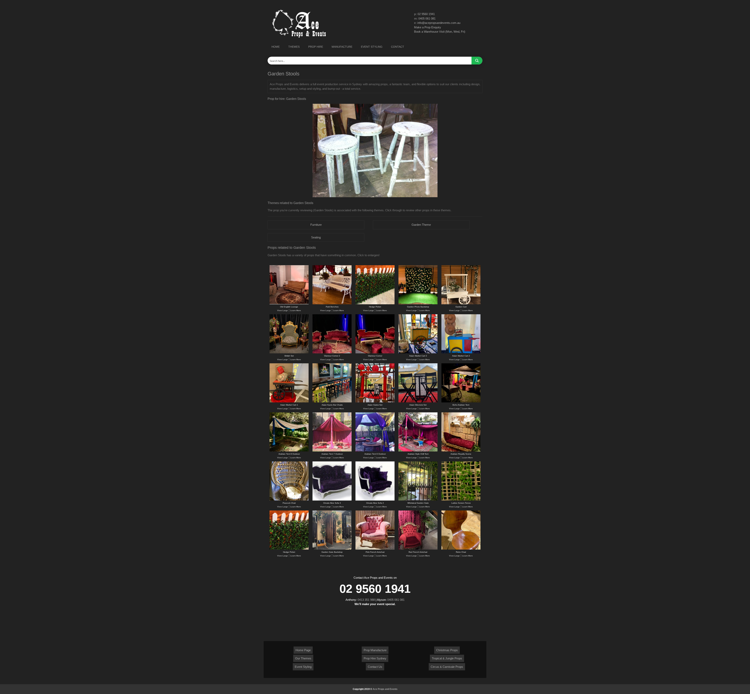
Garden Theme (421, 224)
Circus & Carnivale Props (447, 666)
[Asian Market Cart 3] (418, 353)
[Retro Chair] (460, 549)
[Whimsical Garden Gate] (418, 500)
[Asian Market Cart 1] (289, 402)
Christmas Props (447, 650)
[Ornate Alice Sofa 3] (332, 500)
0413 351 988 (366, 599)
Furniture (316, 224)
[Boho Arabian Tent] (460, 402)
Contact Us (375, 666)
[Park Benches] (332, 304)
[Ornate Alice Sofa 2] (375, 500)
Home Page (303, 650)
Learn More (295, 310)
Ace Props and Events (385, 689)
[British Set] (289, 353)
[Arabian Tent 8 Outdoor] (289, 451)
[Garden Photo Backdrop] (418, 304)
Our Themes (303, 658)
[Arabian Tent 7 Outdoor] (332, 451)
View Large (282, 310)
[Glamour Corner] (375, 353)
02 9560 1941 (426, 14)
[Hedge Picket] (375, 304)
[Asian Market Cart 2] (460, 353)
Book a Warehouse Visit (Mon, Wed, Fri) (439, 31)
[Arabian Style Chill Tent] (418, 451)
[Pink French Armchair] (375, 549)
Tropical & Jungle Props (447, 658)
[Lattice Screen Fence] (460, 500)
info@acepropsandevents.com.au (438, 22)
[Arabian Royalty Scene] (460, 451)
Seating (316, 237)
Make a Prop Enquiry (427, 27)
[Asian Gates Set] (375, 402)
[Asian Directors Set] (418, 402)
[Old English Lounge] (289, 304)
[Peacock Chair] (289, 500)
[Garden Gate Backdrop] (332, 549)
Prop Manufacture (375, 650)
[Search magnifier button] (476, 60)
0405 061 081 (427, 18)
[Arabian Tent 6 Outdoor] (375, 451)
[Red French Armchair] (418, 549)
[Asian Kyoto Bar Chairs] (332, 402)
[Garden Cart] (460, 304)
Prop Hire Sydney (375, 658)
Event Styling (303, 666)
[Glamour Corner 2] (332, 353)
